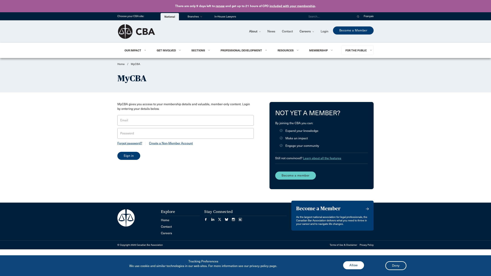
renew (220, 6)
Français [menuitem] (369, 16)
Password (127, 133)
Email (124, 120)
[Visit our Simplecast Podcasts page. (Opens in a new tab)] (240, 218)
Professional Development (241, 50)
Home (121, 64)
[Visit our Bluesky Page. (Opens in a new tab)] (228, 218)
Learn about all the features (322, 158)
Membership (318, 50)
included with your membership (292, 6)
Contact (287, 31)
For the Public (356, 50)
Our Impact (132, 50)
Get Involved (166, 50)
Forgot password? (129, 143)
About (253, 31)
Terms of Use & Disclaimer (343, 245)
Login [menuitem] (324, 31)
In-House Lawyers (225, 16)
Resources (286, 50)
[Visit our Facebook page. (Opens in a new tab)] (207, 218)
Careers (305, 31)
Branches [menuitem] (193, 16)
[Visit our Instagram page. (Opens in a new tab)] (235, 218)
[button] (358, 16)
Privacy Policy (367, 245)
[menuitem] (136, 50)
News (271, 31)
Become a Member (353, 30)
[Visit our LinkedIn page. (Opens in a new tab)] (214, 218)
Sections (198, 50)
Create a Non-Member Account (171, 143)
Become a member (296, 175)
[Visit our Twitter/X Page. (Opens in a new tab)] (221, 218)
